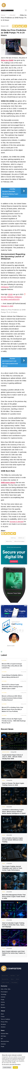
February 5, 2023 (7, 306)
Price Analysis (4, 991)
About (2, 1014)
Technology (3, 994)
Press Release (14, 982)
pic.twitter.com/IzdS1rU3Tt (10, 299)
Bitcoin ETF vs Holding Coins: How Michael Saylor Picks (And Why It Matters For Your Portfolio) (12, 709)
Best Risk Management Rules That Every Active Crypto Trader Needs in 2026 (14, 896)
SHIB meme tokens (8, 482)
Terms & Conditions (5, 1019)
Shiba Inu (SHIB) (7, 60)
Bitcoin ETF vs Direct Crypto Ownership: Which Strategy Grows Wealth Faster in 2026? (12, 686)
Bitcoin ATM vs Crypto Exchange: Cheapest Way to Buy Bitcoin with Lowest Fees (12, 665)
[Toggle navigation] (26, 10)
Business (3, 1007)
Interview (3, 997)
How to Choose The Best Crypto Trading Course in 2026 (13, 784)
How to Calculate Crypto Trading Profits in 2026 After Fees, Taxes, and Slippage (13, 924)
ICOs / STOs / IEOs (5, 989)
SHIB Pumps (13, 537)
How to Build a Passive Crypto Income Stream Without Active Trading (12, 840)
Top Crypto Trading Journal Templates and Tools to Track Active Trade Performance (12, 868)
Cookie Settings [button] (7, 1067)
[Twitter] (16, 26)
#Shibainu (10, 297)
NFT (18, 975)
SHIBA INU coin (21, 537)
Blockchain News (5, 979)
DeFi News (12, 975)
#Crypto (3, 297)
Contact (3, 1016)
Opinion (2, 1004)
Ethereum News (5, 975)
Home (3, 15)
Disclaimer (3, 1024)
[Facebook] (13, 26)
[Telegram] (22, 26)
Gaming (3, 1002)
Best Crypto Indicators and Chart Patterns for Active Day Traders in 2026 (13, 953)
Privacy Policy (4, 1021)
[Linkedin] (19, 26)
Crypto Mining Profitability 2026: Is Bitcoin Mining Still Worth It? (12, 676)
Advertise (3, 1027)
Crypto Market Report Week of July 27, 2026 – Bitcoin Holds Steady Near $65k (12, 756)
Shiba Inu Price (9, 541)
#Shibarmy (18, 297)
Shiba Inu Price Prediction (19, 541)
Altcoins (12, 15)
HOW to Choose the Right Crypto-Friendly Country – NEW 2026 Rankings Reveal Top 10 (14, 720)
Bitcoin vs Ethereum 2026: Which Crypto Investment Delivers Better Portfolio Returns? (12, 698)
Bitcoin (12, 979)
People (2, 999)
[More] (25, 26)
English (4, 10)
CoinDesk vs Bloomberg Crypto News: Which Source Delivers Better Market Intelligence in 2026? (14, 811)
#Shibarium (5, 287)
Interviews (3, 1044)
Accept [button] (15, 1067)
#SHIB (10, 294)
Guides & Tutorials (5, 982)
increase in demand (17, 521)
